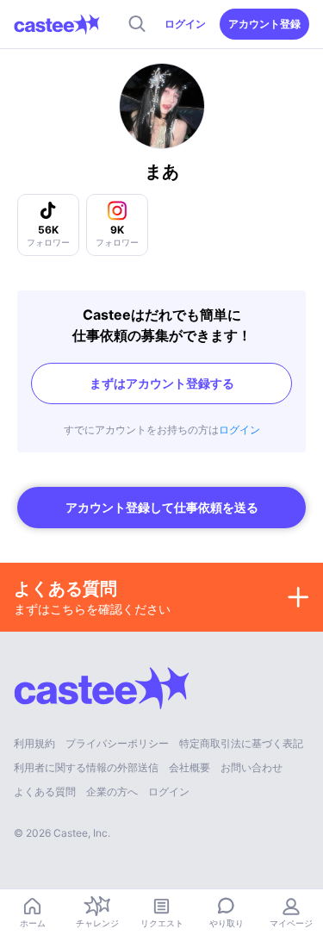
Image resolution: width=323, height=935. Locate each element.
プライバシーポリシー (117, 743)
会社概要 (189, 767)
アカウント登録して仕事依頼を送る (161, 507)
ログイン (185, 23)
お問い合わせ (252, 767)
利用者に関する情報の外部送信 (86, 767)
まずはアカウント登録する (162, 383)
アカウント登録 (264, 23)
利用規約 (34, 743)
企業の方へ (112, 791)
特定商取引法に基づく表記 (241, 743)
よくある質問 (45, 791)
